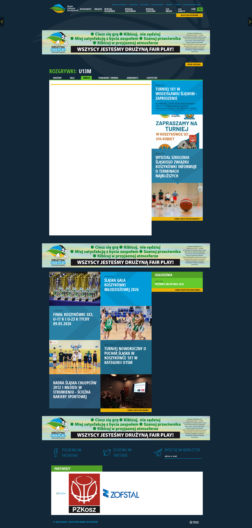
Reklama (169, 4)
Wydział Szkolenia (150, 10)
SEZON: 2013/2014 (194, 64)
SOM (193, 9)
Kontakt (177, 4)
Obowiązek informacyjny (191, 4)
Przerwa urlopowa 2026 (169, 282)
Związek (98, 9)
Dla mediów (144, 4)
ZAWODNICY (132, 77)
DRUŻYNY (57, 77)
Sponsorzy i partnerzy (119, 4)
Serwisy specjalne (157, 4)
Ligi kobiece (181, 10)
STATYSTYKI (152, 77)
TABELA (86, 77)
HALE (72, 77)
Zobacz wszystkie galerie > (138, 410)
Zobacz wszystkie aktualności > (187, 219)
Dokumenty (134, 4)
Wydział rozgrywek (109, 10)
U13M (85, 71)
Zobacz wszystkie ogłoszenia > (188, 290)
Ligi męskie (169, 10)
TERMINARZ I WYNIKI (108, 77)
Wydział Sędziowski (130, 10)
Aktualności (86, 9)
